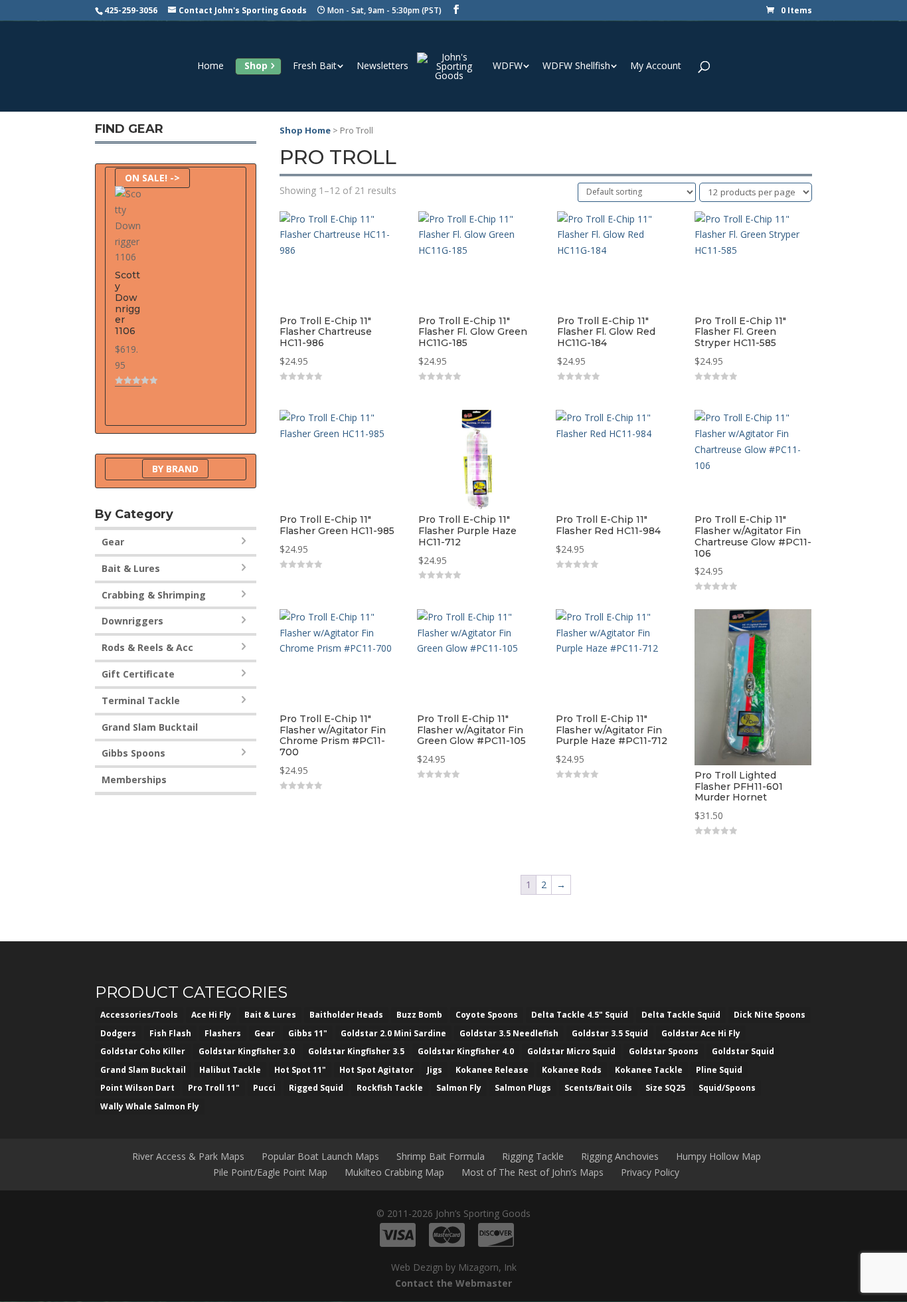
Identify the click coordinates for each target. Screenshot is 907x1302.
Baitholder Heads (346, 1014)
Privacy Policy (650, 1172)
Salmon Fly (458, 1087)
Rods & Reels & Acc (147, 647)
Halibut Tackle (230, 1069)
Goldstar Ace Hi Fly (700, 1033)
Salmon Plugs (523, 1087)
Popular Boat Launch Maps (320, 1156)
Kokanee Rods (572, 1069)
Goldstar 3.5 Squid (610, 1033)
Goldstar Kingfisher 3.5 (356, 1051)
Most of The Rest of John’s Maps (532, 1172)
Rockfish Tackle (390, 1087)
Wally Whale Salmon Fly (149, 1106)
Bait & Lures (131, 568)
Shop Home (305, 130)
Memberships (134, 779)
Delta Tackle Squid (680, 1014)
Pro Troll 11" (214, 1087)
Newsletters (382, 66)
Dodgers (118, 1033)
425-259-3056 (130, 10)
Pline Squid (719, 1069)
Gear (113, 541)
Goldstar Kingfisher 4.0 (466, 1051)
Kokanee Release (492, 1069)
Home (210, 66)
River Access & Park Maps (188, 1156)
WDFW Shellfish (576, 66)
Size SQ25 (665, 1087)
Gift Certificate (138, 674)
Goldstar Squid (743, 1051)
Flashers (223, 1033)
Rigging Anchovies (620, 1156)
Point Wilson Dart (137, 1087)
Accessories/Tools (139, 1014)
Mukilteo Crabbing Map (394, 1172)
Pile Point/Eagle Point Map (270, 1172)
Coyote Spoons (486, 1014)
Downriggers (132, 620)
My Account (655, 66)
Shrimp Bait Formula (440, 1156)
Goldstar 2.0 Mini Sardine (393, 1033)
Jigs (434, 1069)
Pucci (264, 1087)
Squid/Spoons (727, 1087)
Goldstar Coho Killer (142, 1051)
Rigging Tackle (533, 1156)
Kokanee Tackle (649, 1069)
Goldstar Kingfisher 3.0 (247, 1051)
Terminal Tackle (141, 700)
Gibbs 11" (307, 1033)
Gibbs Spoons (133, 753)
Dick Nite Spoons (769, 1014)
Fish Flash (170, 1033)
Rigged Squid (316, 1087)
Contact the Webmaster (453, 1283)
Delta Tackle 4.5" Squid (579, 1014)
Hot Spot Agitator (376, 1069)
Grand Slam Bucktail (150, 727)
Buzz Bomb (419, 1014)
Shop (256, 65)
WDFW (508, 66)
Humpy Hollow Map (718, 1156)
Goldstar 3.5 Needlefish (508, 1033)
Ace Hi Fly (211, 1014)
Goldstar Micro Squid (571, 1051)
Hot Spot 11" (300, 1069)
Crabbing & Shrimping (154, 595)
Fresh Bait (315, 66)
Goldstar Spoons (664, 1051)
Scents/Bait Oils (598, 1087)
